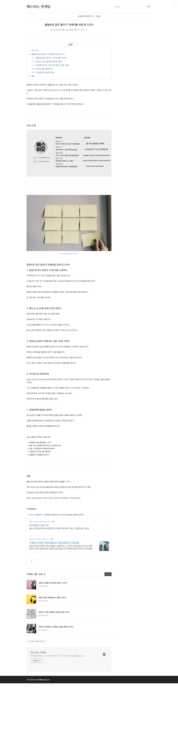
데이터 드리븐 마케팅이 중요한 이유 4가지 (54, 612)
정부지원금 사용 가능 (39, 525)
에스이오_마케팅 (38, 652)
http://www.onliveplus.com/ (40, 521)
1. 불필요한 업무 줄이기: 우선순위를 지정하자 (50, 58)
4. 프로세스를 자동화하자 (43, 69)
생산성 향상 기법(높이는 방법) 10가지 (52, 597)
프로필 (98, 16)
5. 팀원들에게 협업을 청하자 (44, 72)
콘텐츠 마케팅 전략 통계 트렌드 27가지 (53, 583)
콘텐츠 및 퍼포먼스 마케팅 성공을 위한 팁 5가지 (56, 627)
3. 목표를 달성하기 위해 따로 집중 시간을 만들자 (51, 65)
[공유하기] (33, 561)
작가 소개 (34, 50)
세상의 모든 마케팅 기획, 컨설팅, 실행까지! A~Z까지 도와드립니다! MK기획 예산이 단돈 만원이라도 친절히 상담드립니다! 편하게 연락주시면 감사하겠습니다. (61, 547)
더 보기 (108, 574)
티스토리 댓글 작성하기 (36, 641)
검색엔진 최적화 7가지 (86, 16)
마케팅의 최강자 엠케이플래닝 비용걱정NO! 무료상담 (54, 542)
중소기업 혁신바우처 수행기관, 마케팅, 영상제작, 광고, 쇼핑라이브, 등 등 (59, 528)
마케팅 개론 (73, 30)
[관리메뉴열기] (174, 4)
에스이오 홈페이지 (35, 515)
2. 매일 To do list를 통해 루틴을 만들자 (48, 61)
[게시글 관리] (37, 561)
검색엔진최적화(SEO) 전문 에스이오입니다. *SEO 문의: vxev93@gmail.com (58, 656)
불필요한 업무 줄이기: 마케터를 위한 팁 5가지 (69, 24)
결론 (33, 76)
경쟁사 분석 (58, 90)
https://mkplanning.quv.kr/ (39, 539)
